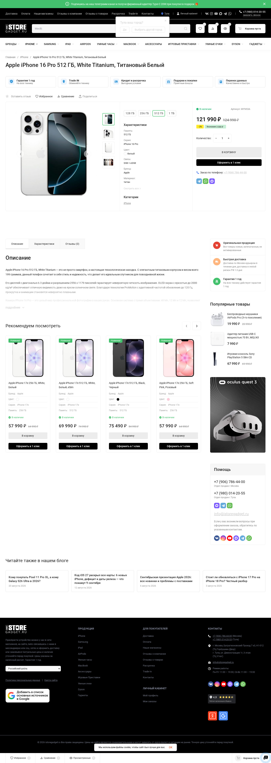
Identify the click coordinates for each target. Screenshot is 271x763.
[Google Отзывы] (223, 715)
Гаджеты (83, 695)
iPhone (24, 57)
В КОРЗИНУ (229, 152)
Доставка (148, 636)
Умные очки (85, 683)
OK (170, 747)
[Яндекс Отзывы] (212, 715)
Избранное (46, 96)
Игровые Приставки (89, 677)
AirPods (82, 653)
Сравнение (67, 96)
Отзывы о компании (154, 653)
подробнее (13, 307)
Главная (10, 57)
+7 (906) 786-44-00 (222, 636)
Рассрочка (149, 665)
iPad (80, 647)
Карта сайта (51, 680)
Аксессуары (84, 671)
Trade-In (147, 671)
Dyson (81, 689)
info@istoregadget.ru (231, 514)
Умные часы (85, 659)
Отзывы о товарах (153, 659)
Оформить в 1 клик (229, 162)
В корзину (28, 435)
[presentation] (20, 154)
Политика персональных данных (23, 680)
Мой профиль (150, 695)
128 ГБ (130, 113)
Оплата (147, 641)
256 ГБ (144, 113)
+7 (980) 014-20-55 (254, 11)
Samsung (83, 641)
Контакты (148, 677)
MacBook (83, 665)
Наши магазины (152, 647)
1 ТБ (171, 113)
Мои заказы (150, 701)
